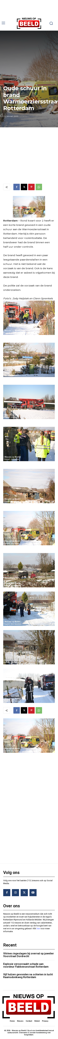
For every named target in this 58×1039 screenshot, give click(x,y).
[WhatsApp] (39, 187)
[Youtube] (33, 892)
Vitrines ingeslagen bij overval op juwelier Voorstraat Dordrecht (28, 955)
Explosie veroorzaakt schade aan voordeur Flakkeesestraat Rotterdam (25, 965)
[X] (24, 187)
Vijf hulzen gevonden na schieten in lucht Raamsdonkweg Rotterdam (28, 976)
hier (38, 928)
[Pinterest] (31, 187)
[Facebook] (16, 187)
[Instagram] (15, 892)
